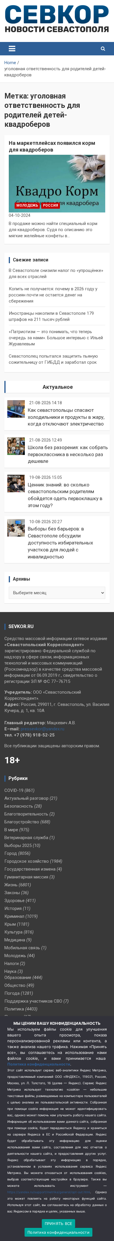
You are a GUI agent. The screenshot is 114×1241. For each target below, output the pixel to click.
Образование (17, 977)
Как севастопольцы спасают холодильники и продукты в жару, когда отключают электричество (66, 417)
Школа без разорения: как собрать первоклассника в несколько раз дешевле (68, 454)
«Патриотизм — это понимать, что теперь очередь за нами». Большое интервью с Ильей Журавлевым (56, 338)
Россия (50, 205)
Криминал (14, 916)
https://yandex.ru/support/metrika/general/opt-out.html (48, 1192)
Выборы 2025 (18, 845)
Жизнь (11, 884)
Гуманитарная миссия (26, 877)
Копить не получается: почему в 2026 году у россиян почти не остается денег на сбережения (53, 295)
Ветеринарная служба (26, 837)
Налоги (11, 963)
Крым (10, 924)
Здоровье (14, 900)
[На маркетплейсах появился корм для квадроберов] (57, 183)
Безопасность (18, 806)
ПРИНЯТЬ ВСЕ (58, 1223)
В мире (11, 829)
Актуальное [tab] (58, 387)
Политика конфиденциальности (38, 1064)
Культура (13, 932)
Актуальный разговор (26, 798)
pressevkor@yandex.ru (42, 729)
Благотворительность (26, 814)
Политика (14, 1009)
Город (10, 853)
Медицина (14, 940)
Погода (12, 993)
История (13, 908)
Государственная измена (30, 869)
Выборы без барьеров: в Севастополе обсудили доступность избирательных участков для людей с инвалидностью (60, 542)
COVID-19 (13, 790)
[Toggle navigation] (12, 48)
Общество (14, 985)
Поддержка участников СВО (33, 1001)
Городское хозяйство (26, 861)
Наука (10, 971)
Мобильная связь (22, 947)
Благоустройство (21, 822)
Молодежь (27, 205)
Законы (12, 892)
